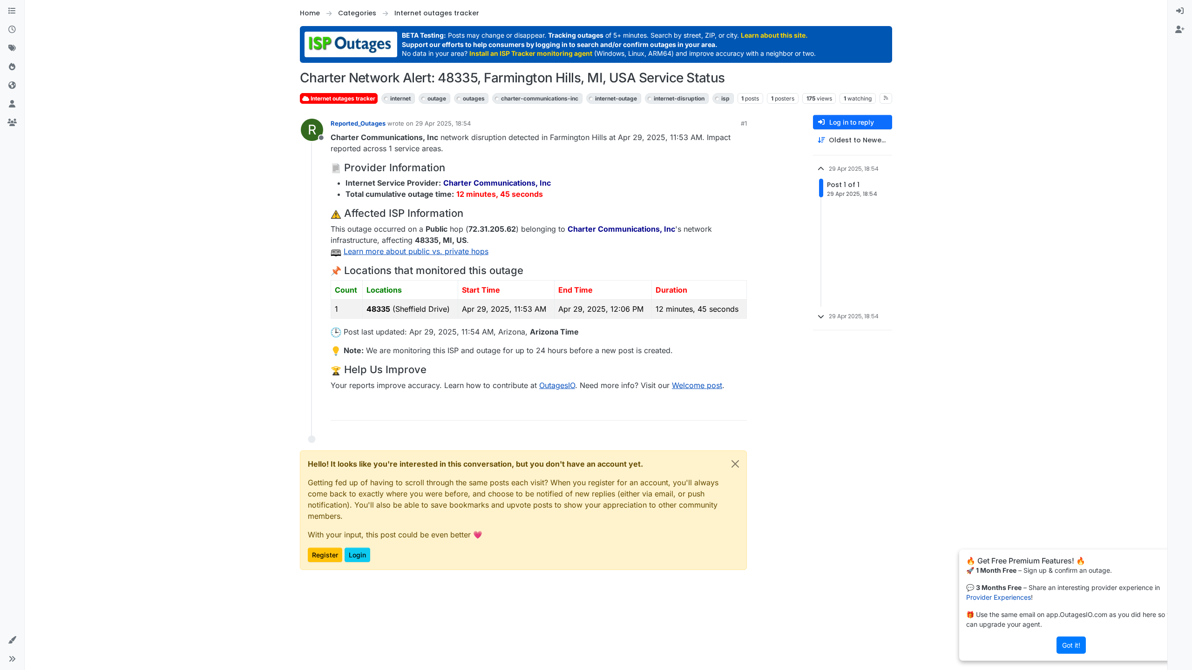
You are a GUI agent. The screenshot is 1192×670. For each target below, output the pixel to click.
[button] (12, 640)
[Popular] (12, 67)
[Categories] (12, 11)
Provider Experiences (998, 597)
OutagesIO (557, 385)
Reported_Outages (358, 123)
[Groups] (12, 122)
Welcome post (697, 385)
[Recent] (12, 29)
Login (357, 555)
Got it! (1071, 645)
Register (325, 555)
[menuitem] (1180, 11)
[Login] (1180, 11)
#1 (744, 123)
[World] (12, 85)
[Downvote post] (739, 409)
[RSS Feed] (886, 98)
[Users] (12, 104)
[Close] (735, 464)
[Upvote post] (706, 409)
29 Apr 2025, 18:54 (443, 123)
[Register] (1180, 29)
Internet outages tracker (342, 98)
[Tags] (12, 48)
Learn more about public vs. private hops (416, 251)
